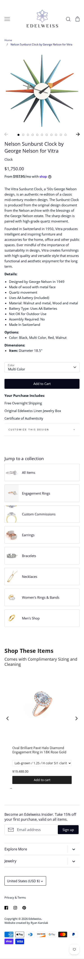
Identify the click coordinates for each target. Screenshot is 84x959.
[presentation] (7, 718)
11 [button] (66, 135)
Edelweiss (34, 919)
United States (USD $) (23, 881)
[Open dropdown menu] (74, 849)
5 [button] (37, 135)
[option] (42, 90)
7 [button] (47, 135)
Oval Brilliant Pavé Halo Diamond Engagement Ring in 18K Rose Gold (39, 750)
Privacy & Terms (15, 897)
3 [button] (28, 135)
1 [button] (18, 135)
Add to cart (42, 780)
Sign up (68, 829)
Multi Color (16, 369)
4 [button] (33, 135)
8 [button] (51, 135)
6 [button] (42, 135)
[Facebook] (6, 907)
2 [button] (23, 135)
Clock (8, 159)
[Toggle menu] (7, 19)
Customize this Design (29, 429)
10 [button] (61, 135)
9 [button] (56, 135)
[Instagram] (15, 907)
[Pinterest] (24, 907)
